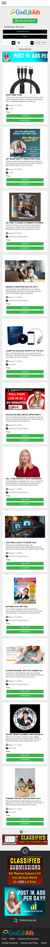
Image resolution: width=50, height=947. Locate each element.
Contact (44, 943)
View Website (25, 120)
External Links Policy (29, 943)
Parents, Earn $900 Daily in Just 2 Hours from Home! (22, 287)
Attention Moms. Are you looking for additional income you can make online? (24, 670)
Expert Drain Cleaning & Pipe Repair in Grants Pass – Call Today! (24, 734)
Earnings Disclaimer (10, 943)
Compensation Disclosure (28, 939)
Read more (25, 116)
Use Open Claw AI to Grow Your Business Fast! (21, 542)
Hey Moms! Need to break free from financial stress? (23, 159)
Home (4, 939)
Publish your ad (26, 21)
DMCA (12, 939)
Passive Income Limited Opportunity (23, 414)
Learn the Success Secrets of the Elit (25, 351)
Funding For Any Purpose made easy (23, 798)
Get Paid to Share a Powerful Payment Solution (25, 223)
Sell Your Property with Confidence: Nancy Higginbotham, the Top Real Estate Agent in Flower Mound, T (24, 478)
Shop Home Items (14, 95)
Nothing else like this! (17, 606)
